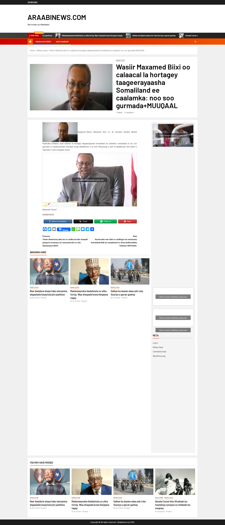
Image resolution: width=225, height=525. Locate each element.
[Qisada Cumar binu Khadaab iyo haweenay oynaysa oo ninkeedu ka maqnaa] (175, 482)
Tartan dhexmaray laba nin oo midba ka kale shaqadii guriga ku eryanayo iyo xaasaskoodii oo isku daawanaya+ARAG (65, 241)
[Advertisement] (173, 173)
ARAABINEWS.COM (57, 17)
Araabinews (122, 522)
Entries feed (158, 347)
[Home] (30, 41)
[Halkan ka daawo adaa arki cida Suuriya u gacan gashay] (130, 271)
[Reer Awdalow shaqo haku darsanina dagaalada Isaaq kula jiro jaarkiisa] (49, 271)
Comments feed (159, 352)
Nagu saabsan (62, 42)
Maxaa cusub (120, 60)
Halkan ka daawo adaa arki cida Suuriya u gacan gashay (134, 36)
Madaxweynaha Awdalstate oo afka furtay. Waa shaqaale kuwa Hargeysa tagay (72, 36)
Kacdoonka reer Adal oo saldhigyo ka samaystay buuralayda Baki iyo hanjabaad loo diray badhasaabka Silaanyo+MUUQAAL (114, 241)
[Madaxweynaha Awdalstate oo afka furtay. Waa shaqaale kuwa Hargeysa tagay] (89, 271)
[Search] (195, 41)
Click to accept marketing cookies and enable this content (89, 180)
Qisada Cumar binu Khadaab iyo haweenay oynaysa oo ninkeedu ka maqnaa (172, 505)
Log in (155, 343)
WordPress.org (159, 356)
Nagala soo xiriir (43, 42)
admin (120, 113)
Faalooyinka (159, 497)
